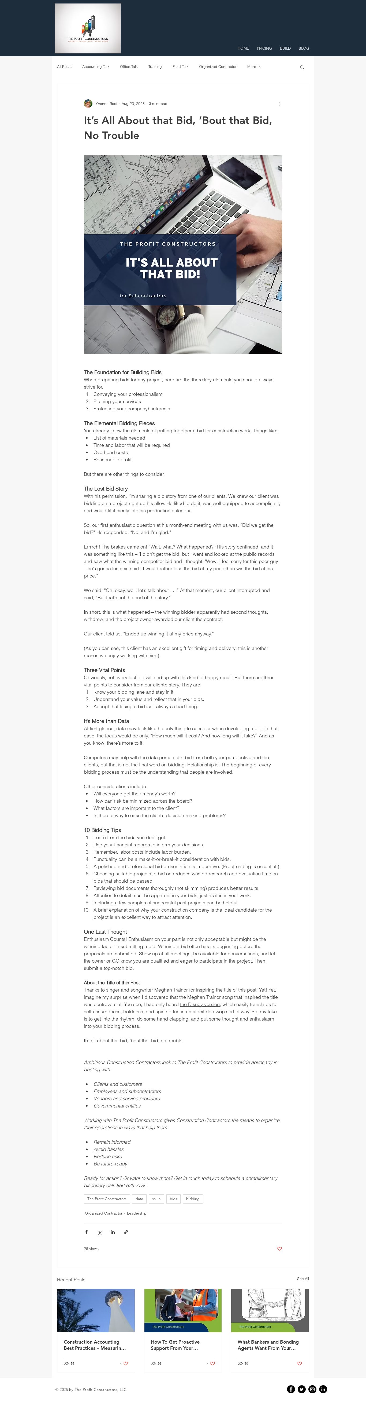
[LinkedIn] (323, 1389)
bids (173, 1198)
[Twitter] (302, 1389)
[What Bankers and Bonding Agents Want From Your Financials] (270, 1310)
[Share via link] (125, 1232)
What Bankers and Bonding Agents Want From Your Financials (268, 1345)
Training (155, 66)
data (139, 1198)
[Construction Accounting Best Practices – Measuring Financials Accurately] (96, 1310)
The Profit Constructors (106, 1198)
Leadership (137, 1213)
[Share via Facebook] (86, 1232)
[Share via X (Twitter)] (99, 1232)
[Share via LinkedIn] (112, 1232)
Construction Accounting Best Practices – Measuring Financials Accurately (94, 1345)
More (251, 66)
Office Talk (129, 66)
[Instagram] (312, 1389)
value (156, 1198)
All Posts (64, 66)
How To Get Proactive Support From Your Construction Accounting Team (178, 1345)
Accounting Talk (95, 66)
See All (303, 1278)
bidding (193, 1198)
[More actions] (279, 103)
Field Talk (180, 66)
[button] (302, 67)
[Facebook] (291, 1389)
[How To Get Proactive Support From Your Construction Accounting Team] (183, 1310)
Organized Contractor (218, 66)
